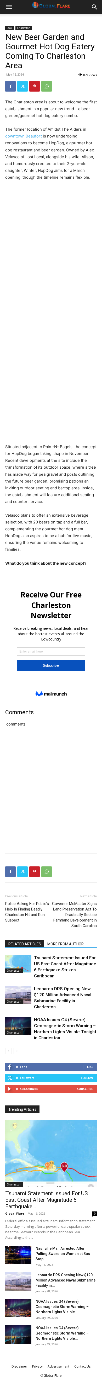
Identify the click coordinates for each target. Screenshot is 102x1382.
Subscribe (85, 1089)
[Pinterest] (34, 86)
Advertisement (58, 1366)
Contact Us (82, 1366)
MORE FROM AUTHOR (65, 944)
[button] (9, 7)
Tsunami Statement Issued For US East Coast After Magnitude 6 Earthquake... (46, 1200)
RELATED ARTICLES (24, 944)
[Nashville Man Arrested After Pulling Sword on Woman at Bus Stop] (18, 1255)
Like (90, 1067)
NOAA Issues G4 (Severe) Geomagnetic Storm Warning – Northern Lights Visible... (62, 1306)
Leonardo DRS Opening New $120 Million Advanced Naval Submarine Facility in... (65, 1280)
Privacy (37, 1366)
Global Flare (14, 1213)
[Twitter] (22, 86)
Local (10, 28)
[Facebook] (10, 86)
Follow (87, 1078)
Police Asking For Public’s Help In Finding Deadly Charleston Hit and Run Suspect (27, 912)
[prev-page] (8, 1051)
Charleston (23, 28)
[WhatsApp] (46, 86)
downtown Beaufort (23, 136)
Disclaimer (19, 1366)
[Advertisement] (51, 239)
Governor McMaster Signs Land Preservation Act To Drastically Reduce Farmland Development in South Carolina (74, 914)
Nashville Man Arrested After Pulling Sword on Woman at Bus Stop (63, 1253)
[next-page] (17, 1051)
